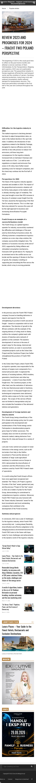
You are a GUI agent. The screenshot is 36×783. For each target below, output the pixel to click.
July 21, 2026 (5, 551)
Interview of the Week (28, 570)
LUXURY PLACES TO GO (10, 622)
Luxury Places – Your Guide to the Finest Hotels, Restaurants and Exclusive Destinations (12, 558)
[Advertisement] (18, 108)
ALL (33, 622)
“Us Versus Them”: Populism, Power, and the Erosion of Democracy (11, 607)
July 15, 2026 (5, 563)
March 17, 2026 (6, 600)
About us (2, 779)
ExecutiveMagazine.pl (19, 773)
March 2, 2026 (5, 612)
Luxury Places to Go (28, 559)
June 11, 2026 (5, 583)
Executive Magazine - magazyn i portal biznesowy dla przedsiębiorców (18, 3)
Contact (10, 779)
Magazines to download (22, 779)
